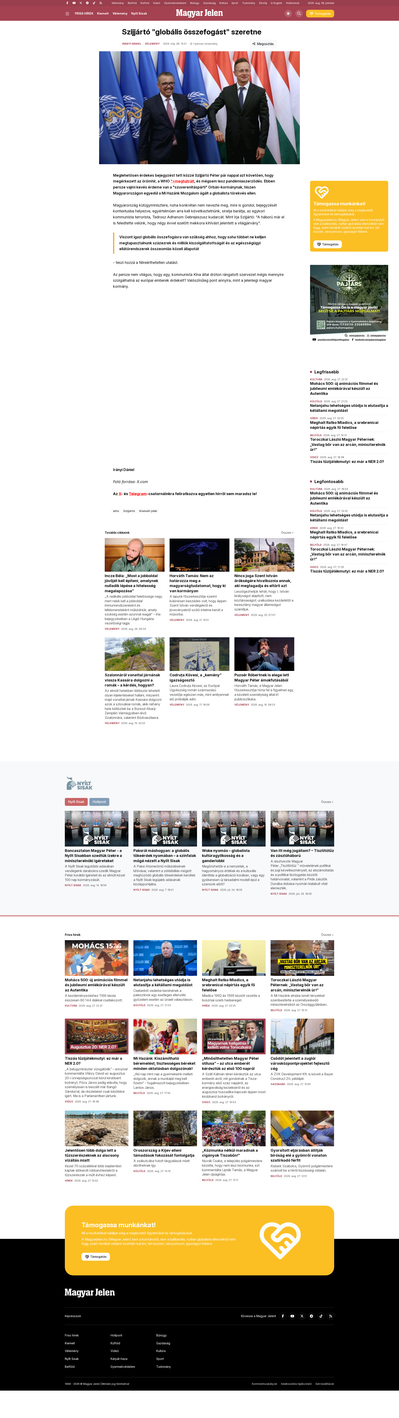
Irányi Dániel (131, 43)
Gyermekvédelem (175, 3)
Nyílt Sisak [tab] (76, 802)
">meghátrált (182, 181)
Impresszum (73, 1316)
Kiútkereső (292, 3)
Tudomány (248, 3)
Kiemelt (103, 13)
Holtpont (116, 1335)
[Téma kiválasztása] (288, 13)
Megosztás (265, 44)
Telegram (138, 494)
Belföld (132, 3)
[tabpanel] (199, 856)
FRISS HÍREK (84, 13)
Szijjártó (129, 511)
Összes (286, 532)
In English (276, 3)
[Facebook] (67, 3)
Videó (156, 3)
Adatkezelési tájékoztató (296, 1383)
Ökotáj (263, 3)
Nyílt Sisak (139, 13)
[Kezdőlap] (199, 13)
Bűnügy (194, 3)
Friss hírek (72, 1335)
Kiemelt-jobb (148, 511)
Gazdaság (209, 3)
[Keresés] (299, 13)
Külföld (144, 3)
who (116, 511)
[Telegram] (87, 3)
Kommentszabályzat (264, 1383)
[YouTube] (73, 3)
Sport (235, 3)
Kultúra (223, 3)
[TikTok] (93, 3)
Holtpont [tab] (99, 802)
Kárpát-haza (119, 1358)
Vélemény (118, 3)
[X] (80, 3)
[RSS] (100, 3)
